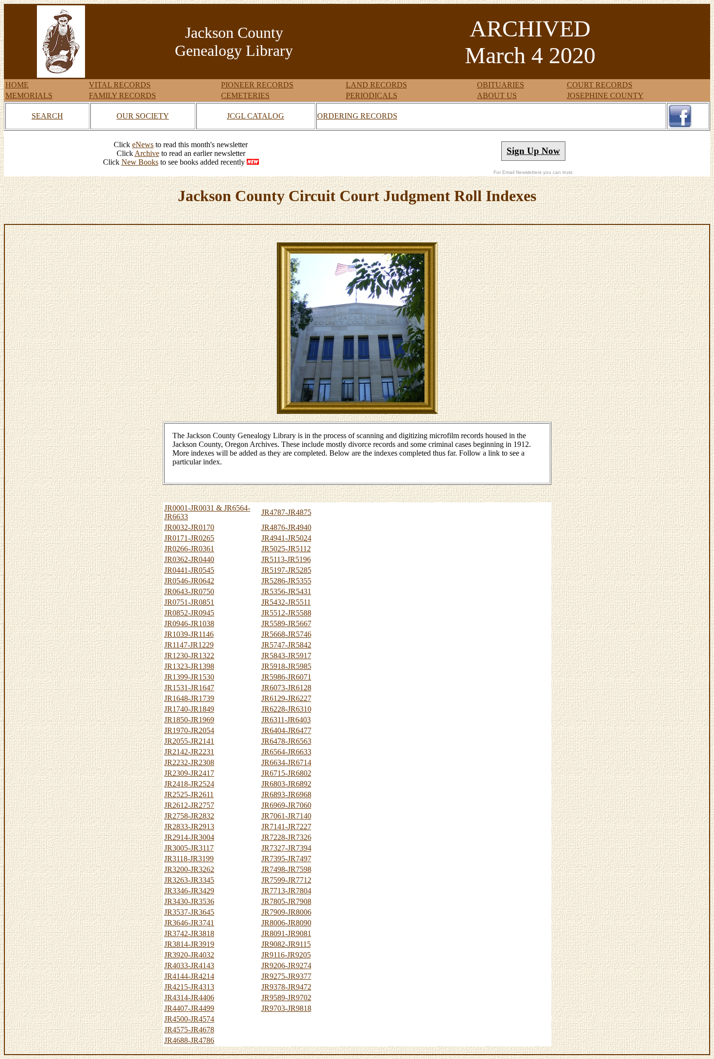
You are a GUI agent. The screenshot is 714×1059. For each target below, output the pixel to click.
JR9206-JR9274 (286, 965)
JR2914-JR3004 (189, 837)
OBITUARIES (500, 85)
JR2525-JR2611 (189, 794)
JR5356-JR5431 (286, 591)
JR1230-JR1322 (189, 655)
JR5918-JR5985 (286, 666)
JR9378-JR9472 (286, 987)
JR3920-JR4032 (189, 955)
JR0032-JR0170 (189, 527)
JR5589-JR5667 (286, 623)
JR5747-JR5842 (286, 645)
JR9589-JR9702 (286, 997)
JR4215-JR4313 (189, 987)
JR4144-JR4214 (189, 976)
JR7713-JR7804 (286, 891)
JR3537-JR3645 (189, 912)
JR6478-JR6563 (286, 741)
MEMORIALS (28, 95)
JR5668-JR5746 (286, 634)
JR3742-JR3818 (189, 933)
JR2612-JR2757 (189, 805)
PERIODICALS (371, 95)
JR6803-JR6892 (286, 784)
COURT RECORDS (599, 85)
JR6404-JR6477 (286, 730)
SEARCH (47, 116)
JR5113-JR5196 (286, 559)
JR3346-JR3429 (189, 891)
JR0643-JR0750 (189, 591)
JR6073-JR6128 (286, 687)
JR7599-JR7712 (286, 880)
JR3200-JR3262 (189, 869)
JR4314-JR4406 (189, 997)
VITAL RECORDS (120, 85)
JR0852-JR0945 (189, 613)
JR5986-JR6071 (286, 677)
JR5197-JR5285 (286, 570)
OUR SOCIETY (143, 116)
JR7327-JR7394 (286, 848)
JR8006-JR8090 (286, 923)
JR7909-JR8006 (286, 912)
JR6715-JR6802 (286, 773)
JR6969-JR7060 (286, 805)
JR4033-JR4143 (189, 965)
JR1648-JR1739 (189, 698)
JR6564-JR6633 (286, 752)
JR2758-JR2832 (189, 816)
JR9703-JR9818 (286, 1008)
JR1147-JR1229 (189, 645)
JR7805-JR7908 (286, 901)
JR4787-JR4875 (286, 512)
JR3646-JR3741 (189, 923)
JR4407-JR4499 (189, 1008)
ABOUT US (497, 95)
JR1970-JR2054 (189, 730)
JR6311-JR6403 (286, 720)
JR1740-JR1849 (189, 709)
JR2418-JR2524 (189, 784)
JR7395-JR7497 (286, 858)
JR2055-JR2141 (189, 741)
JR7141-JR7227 (286, 826)
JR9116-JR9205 (286, 955)
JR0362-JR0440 (189, 559)
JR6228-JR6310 (286, 709)
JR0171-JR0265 (189, 538)
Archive (147, 153)
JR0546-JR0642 (189, 581)
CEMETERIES (245, 95)
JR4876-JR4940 (286, 527)
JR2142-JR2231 (189, 752)
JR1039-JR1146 (189, 634)
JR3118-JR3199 (189, 858)
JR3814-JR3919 (189, 944)
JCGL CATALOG (255, 116)
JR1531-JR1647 (189, 687)
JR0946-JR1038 (189, 623)
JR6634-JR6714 (286, 762)
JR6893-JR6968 (286, 794)
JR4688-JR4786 (189, 1040)
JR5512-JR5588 (286, 613)
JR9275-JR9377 (286, 976)
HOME (17, 85)
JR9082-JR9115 (286, 944)
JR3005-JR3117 (189, 848)
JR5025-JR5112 (286, 549)
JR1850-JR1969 (189, 720)
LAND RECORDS (376, 85)
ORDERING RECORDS (357, 116)
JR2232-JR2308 (189, 762)
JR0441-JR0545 (189, 570)
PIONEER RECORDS (257, 85)
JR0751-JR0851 (189, 602)
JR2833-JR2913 (189, 826)
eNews (142, 144)
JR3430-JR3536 (189, 901)
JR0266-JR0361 (189, 549)
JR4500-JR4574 (189, 1019)
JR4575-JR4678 (189, 1029)
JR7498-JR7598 (286, 869)
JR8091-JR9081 (286, 933)
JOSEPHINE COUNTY (605, 95)
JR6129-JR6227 (286, 698)
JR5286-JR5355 (286, 581)
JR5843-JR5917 (286, 655)
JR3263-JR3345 (189, 880)
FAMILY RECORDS (122, 95)
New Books (139, 162)
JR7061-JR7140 (286, 816)
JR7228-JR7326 (286, 837)
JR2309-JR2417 (189, 773)
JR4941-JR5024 (286, 538)
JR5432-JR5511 (286, 602)
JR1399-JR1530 (189, 677)
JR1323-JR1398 (189, 666)
